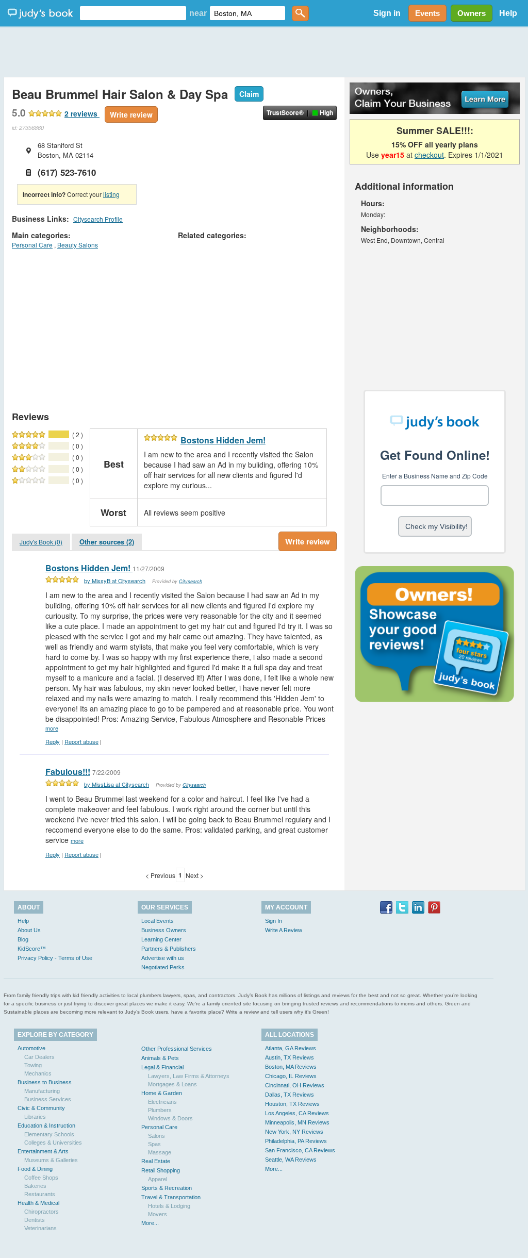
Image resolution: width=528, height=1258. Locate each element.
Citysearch (190, 581)
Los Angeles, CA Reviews (297, 1113)
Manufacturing (42, 1091)
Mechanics (38, 1073)
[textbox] (133, 13)
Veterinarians (40, 1228)
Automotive (31, 1048)
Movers (157, 1214)
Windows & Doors (170, 1118)
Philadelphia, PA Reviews (296, 1141)
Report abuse (81, 741)
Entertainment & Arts (43, 1151)
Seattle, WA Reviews (291, 1159)
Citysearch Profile (98, 218)
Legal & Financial (162, 1067)
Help (508, 13)
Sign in (387, 13)
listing (111, 194)
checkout (429, 155)
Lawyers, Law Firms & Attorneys (188, 1076)
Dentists (34, 1220)
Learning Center (161, 939)
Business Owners (163, 930)
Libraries (35, 1117)
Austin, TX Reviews (289, 1057)
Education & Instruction (46, 1125)
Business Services (47, 1099)
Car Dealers (39, 1057)
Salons (156, 1136)
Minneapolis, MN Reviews (297, 1122)
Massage (159, 1152)
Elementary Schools (49, 1134)
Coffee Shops (41, 1177)
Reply (52, 741)
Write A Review (283, 930)
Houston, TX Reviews (292, 1104)
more (51, 728)
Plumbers (160, 1110)
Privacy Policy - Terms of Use (55, 958)
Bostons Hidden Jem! (223, 440)
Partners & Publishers (168, 949)
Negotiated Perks (163, 967)
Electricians (162, 1102)
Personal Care (32, 244)
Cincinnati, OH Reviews (294, 1085)
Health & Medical (38, 1203)
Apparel (157, 1179)
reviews (82, 113)
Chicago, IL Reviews (291, 1076)
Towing (33, 1065)
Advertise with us (162, 958)
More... (150, 1223)
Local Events (157, 921)
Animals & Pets (160, 1058)
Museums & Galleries (51, 1160)
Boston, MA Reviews (291, 1067)
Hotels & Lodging (169, 1206)
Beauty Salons (77, 244)
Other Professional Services (176, 1049)
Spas (154, 1144)
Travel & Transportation (171, 1197)
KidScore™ (32, 949)
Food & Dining (35, 1169)
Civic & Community (41, 1108)
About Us (29, 930)
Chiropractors (41, 1212)
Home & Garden (161, 1093)
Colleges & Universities (53, 1142)
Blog (23, 939)
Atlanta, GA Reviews (290, 1048)
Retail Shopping (160, 1170)
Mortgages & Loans (172, 1084)
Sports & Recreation (166, 1188)
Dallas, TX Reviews (289, 1094)
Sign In (273, 921)
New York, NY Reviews (294, 1132)
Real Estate (155, 1161)
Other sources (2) (106, 542)
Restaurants (39, 1194)
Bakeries (35, 1186)
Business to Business (45, 1082)
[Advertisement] (264, 51)
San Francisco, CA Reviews (300, 1150)
